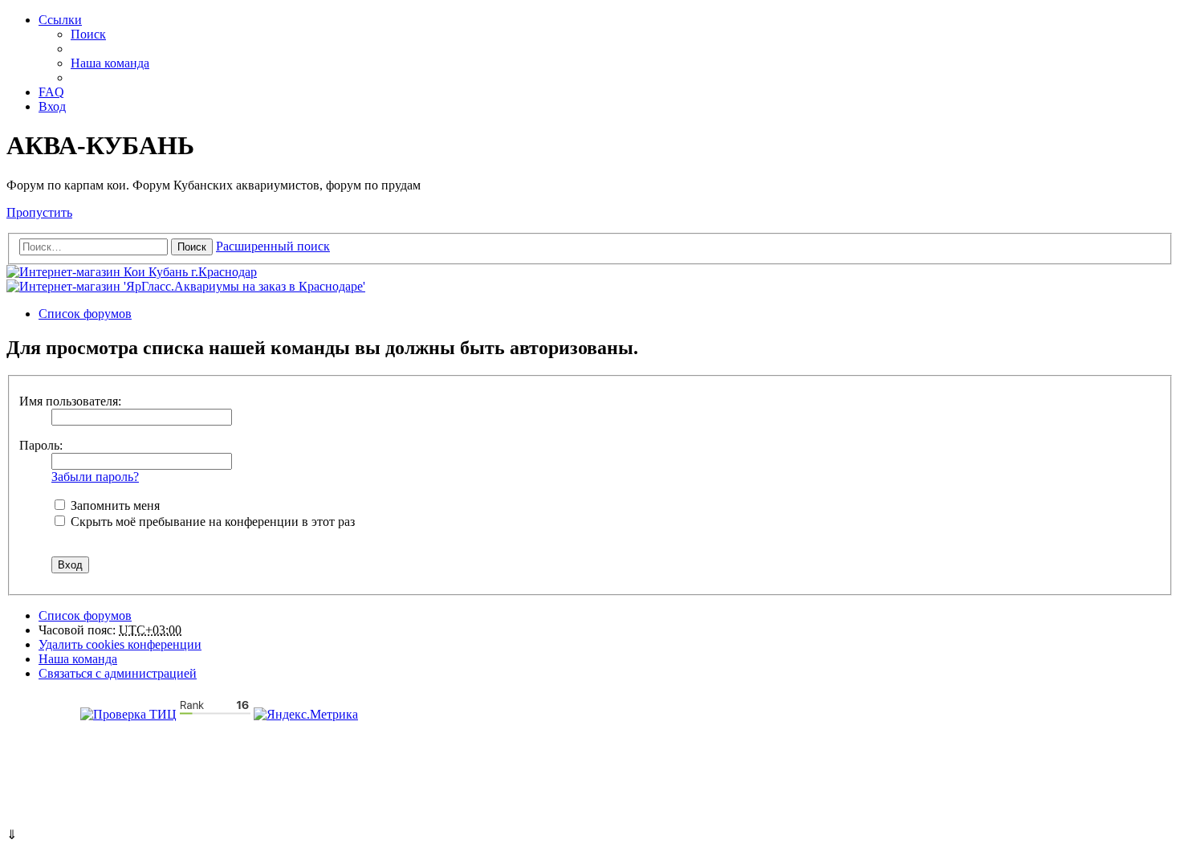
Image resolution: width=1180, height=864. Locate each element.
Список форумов (85, 615)
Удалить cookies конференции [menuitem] (120, 644)
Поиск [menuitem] (88, 34)
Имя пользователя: (70, 401)
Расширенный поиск (273, 246)
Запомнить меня (113, 505)
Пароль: (41, 445)
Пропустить (39, 212)
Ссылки (60, 19)
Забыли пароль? (95, 476)
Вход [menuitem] (52, 106)
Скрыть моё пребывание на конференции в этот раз (211, 521)
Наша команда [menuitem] (110, 63)
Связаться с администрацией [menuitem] (118, 673)
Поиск (191, 247)
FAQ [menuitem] (51, 92)
